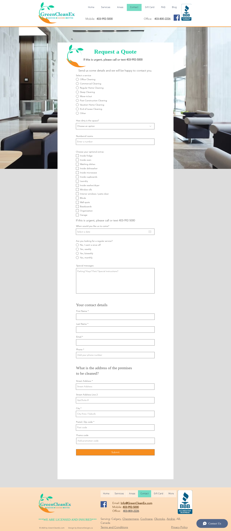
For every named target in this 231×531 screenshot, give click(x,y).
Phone (79, 349)
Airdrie (171, 519)
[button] (120, 7)
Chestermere (130, 519)
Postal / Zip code (84, 422)
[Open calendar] (150, 231)
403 (127, 220)
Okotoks (159, 519)
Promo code (82, 435)
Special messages (85, 265)
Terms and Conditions (114, 527)
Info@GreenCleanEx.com (136, 503)
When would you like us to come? (92, 226)
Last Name (81, 324)
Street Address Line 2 (87, 395)
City (78, 408)
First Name (81, 311)
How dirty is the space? (87, 120)
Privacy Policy (179, 527)
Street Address (83, 381)
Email (78, 337)
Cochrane (146, 519)
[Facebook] (177, 18)
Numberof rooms (84, 136)
